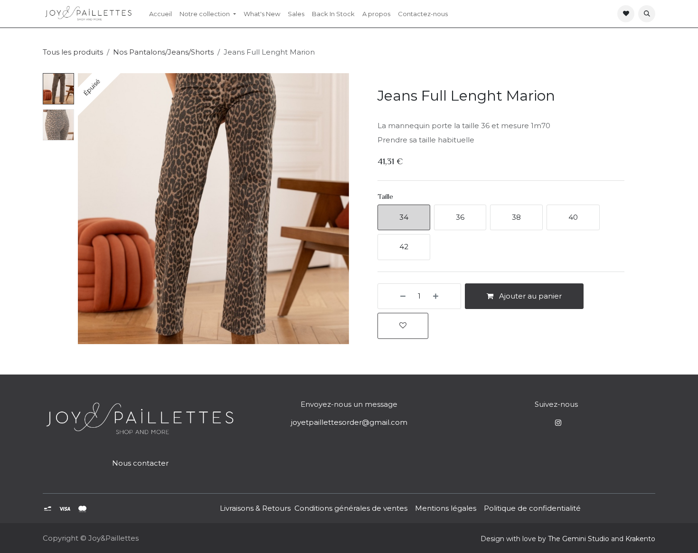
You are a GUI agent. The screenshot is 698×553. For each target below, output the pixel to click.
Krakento (640, 538)
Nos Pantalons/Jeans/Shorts (163, 51)
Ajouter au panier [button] (529, 295)
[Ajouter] (444, 296)
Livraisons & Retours (255, 508)
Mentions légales (445, 508)
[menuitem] (160, 14)
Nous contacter (140, 463)
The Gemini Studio (578, 538)
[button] (646, 13)
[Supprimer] (394, 296)
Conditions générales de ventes (349, 508)
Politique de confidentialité (532, 508)
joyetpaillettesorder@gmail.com (349, 422)
